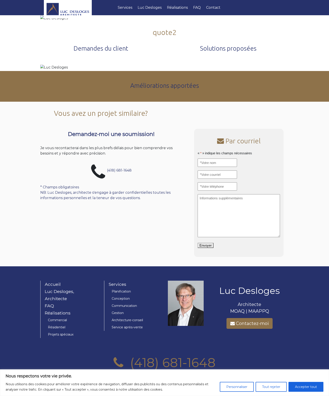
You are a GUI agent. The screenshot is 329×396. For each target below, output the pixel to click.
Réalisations (177, 7)
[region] (164, 382)
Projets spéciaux (60, 334)
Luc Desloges (150, 7)
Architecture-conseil (127, 320)
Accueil (53, 284)
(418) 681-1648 (119, 170)
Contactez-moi (252, 323)
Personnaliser (236, 387)
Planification (121, 291)
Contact (213, 7)
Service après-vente (127, 327)
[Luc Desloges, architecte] (79, 7)
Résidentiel (56, 327)
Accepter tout (306, 387)
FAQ (197, 7)
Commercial (57, 320)
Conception (121, 299)
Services (125, 7)
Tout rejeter (271, 387)
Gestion (118, 313)
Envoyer (205, 245)
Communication (124, 306)
